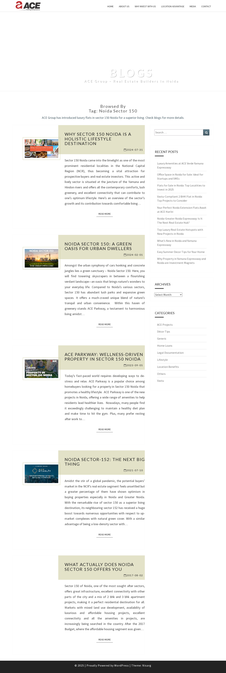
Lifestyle (162, 359)
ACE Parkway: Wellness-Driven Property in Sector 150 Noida (104, 356)
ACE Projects (165, 324)
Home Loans (164, 345)
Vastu (160, 380)
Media (193, 6)
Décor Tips (163, 331)
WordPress (121, 665)
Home (110, 6)
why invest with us (145, 6)
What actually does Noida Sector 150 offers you (99, 566)
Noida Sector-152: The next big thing (105, 461)
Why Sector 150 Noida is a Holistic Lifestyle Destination (98, 138)
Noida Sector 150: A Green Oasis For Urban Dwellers (98, 246)
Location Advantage (172, 6)
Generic (161, 338)
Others (161, 374)
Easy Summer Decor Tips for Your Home (181, 252)
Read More (106, 213)
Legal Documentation (170, 352)
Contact (206, 6)
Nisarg (146, 665)
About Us (124, 6)
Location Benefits (168, 366)
